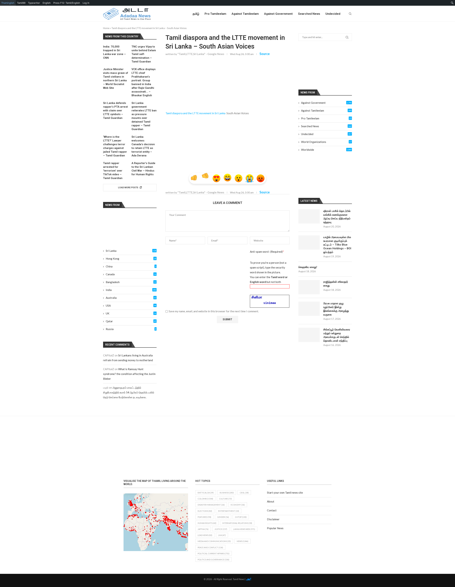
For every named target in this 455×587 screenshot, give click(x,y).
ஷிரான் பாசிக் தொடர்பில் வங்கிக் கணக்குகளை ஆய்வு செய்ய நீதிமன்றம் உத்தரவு (336, 216)
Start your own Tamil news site (285, 492)
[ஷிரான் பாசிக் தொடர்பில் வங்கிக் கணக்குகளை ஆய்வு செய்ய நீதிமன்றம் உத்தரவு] (309, 216)
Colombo (205, 498)
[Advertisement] (227, 85)
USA (131, 305)
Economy (238, 505)
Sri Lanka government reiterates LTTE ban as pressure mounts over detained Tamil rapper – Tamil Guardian (144, 116)
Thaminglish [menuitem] (7, 2)
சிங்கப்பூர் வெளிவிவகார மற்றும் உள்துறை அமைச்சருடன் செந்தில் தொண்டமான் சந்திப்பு (336, 335)
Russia (131, 329)
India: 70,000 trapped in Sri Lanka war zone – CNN (114, 52)
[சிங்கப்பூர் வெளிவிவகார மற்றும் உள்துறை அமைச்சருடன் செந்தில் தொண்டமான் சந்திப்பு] (309, 335)
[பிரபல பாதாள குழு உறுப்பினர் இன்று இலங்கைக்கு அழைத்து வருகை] (309, 309)
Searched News (309, 13)
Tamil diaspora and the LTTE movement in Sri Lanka (195, 113)
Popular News (275, 528)
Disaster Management (211, 505)
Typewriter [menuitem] (34, 2)
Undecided (332, 13)
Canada (131, 274)
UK (131, 313)
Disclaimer (273, 519)
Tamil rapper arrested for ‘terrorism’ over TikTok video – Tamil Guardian (112, 171)
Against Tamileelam (245, 13)
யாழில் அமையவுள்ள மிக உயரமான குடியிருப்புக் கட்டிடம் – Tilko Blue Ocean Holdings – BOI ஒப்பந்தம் (337, 245)
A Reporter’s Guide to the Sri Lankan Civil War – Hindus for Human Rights (143, 169)
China (131, 266)
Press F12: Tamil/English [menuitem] (66, 2)
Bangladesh (131, 282)
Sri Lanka (131, 250)
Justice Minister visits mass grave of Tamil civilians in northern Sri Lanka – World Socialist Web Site (115, 79)
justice (221, 529)
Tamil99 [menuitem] (21, 2)
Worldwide (326, 149)
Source (264, 54)
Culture (225, 498)
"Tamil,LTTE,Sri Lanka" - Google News (201, 54)
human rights (207, 523)
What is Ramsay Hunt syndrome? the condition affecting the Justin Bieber (129, 373)
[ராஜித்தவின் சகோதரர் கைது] (309, 287)
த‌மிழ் (196, 13)
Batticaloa (206, 492)
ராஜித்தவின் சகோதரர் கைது (335, 283)
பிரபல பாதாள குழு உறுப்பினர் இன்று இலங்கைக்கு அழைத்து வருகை (336, 309)
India (131, 289)
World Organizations (326, 141)
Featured (204, 517)
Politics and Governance (213, 559)
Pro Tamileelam (215, 13)
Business (227, 492)
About (270, 501)
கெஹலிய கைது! (307, 267)
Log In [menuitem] (86, 2)
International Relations (237, 523)
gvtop (241, 517)
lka (222, 535)
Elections (205, 511)
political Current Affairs (213, 553)
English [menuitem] (47, 2)
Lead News (205, 535)
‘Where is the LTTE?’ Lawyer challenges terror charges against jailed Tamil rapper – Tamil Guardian (115, 146)
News (242, 541)
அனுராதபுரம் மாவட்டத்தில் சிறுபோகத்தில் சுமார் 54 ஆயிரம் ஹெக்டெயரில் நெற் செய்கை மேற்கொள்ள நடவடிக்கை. (128, 392)
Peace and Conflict (210, 547)
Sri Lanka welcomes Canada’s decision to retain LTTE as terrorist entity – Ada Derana (143, 146)
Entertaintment (228, 511)
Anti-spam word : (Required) (267, 251)
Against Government (278, 13)
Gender (223, 517)
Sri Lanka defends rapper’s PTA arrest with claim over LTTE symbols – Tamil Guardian (115, 110)
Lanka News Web (244, 529)
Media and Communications (214, 541)
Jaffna (203, 529)
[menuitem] (452, 3)
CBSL (244, 492)
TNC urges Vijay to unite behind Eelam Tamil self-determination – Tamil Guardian (144, 54)
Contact (272, 510)
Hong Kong (131, 258)
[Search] (350, 14)
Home (106, 28)
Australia (131, 297)
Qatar (131, 321)
